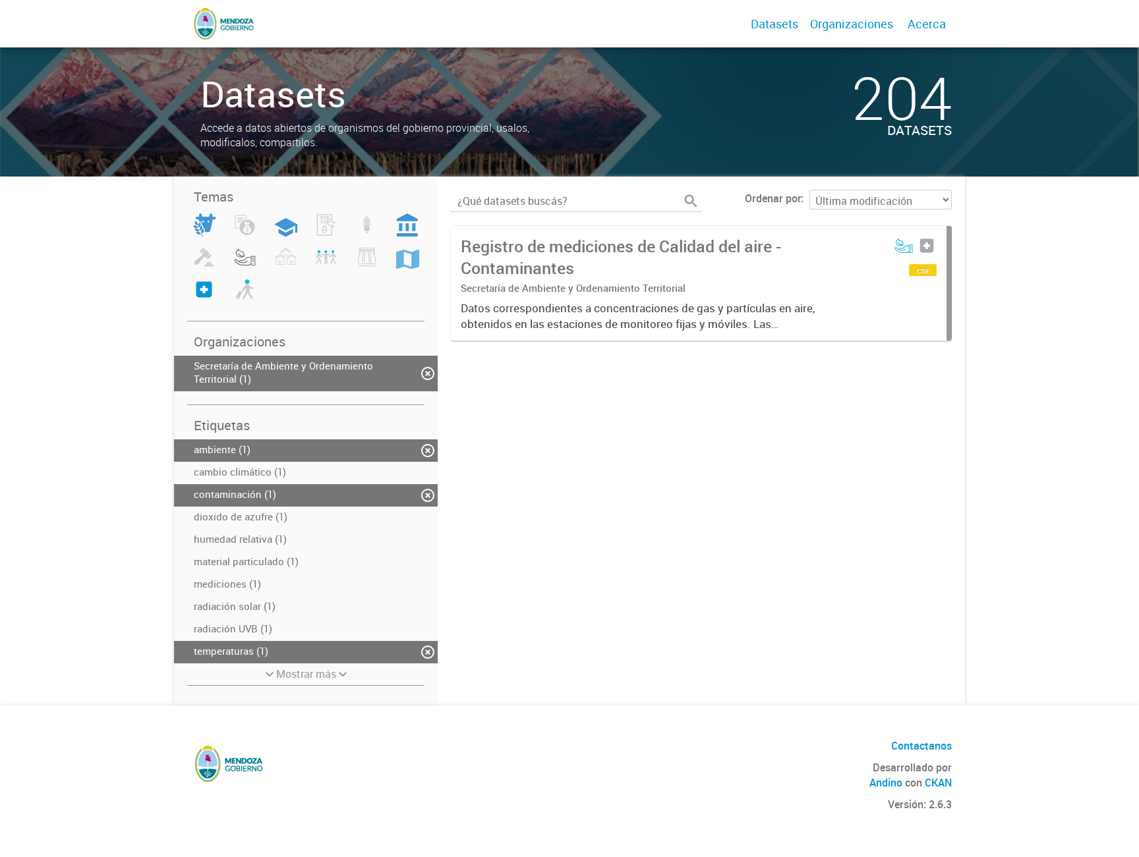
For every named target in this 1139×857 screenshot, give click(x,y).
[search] (690, 201)
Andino (885, 782)
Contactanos (921, 745)
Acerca (927, 24)
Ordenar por (773, 198)
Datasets (774, 24)
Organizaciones (851, 24)
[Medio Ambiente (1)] (244, 265)
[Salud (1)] (204, 297)
